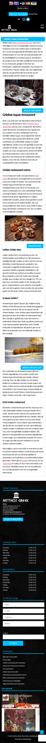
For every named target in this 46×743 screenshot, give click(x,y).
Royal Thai (33, 14)
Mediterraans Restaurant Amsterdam (14, 663)
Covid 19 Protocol (13, 519)
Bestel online (23, 8)
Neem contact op (32, 368)
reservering (7, 464)
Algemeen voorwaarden (10, 657)
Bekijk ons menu (32, 110)
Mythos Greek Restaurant (22, 43)
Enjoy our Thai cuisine (18, 14)
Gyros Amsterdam (8, 669)
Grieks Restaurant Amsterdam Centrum (15, 675)
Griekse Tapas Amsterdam (10, 672)
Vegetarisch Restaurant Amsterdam (13, 684)
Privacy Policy (7, 660)
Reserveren (35, 246)
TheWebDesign (26, 739)
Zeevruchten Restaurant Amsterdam (14, 666)
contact (25, 461)
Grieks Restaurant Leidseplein (11, 681)
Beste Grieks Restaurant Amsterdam (14, 678)
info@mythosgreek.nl (14, 512)
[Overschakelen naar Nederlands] (19, 19)
